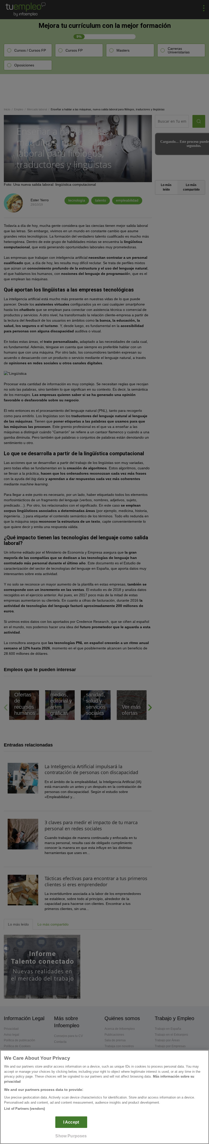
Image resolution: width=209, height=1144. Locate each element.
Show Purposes (71, 1136)
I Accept (71, 1122)
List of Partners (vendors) (24, 1109)
